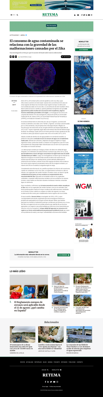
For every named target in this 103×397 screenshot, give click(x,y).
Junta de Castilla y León (46, 351)
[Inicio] (51, 15)
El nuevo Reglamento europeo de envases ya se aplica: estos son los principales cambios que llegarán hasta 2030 (83, 289)
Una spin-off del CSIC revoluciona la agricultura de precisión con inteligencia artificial (83, 310)
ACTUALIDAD (29, 362)
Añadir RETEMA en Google (25, 56)
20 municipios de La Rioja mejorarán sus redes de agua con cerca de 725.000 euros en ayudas (21, 347)
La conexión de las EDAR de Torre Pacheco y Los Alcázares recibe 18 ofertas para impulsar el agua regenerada (79, 347)
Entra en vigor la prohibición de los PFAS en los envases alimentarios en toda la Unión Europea (61, 289)
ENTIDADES (64, 362)
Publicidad (72, 362)
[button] (11, 57)
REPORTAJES (38, 362)
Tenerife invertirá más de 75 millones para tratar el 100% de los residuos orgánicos (61, 310)
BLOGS (45, 362)
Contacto (80, 362)
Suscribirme (83, 50)
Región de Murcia (72, 353)
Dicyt (14, 105)
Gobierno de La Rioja (17, 353)
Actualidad (14, 35)
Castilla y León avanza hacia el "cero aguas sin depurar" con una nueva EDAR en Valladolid (50, 347)
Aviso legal (45, 386)
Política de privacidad (55, 386)
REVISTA (22, 362)
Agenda (50, 362)
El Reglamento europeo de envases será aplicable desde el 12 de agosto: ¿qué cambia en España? (29, 306)
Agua (23, 35)
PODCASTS (57, 362)
